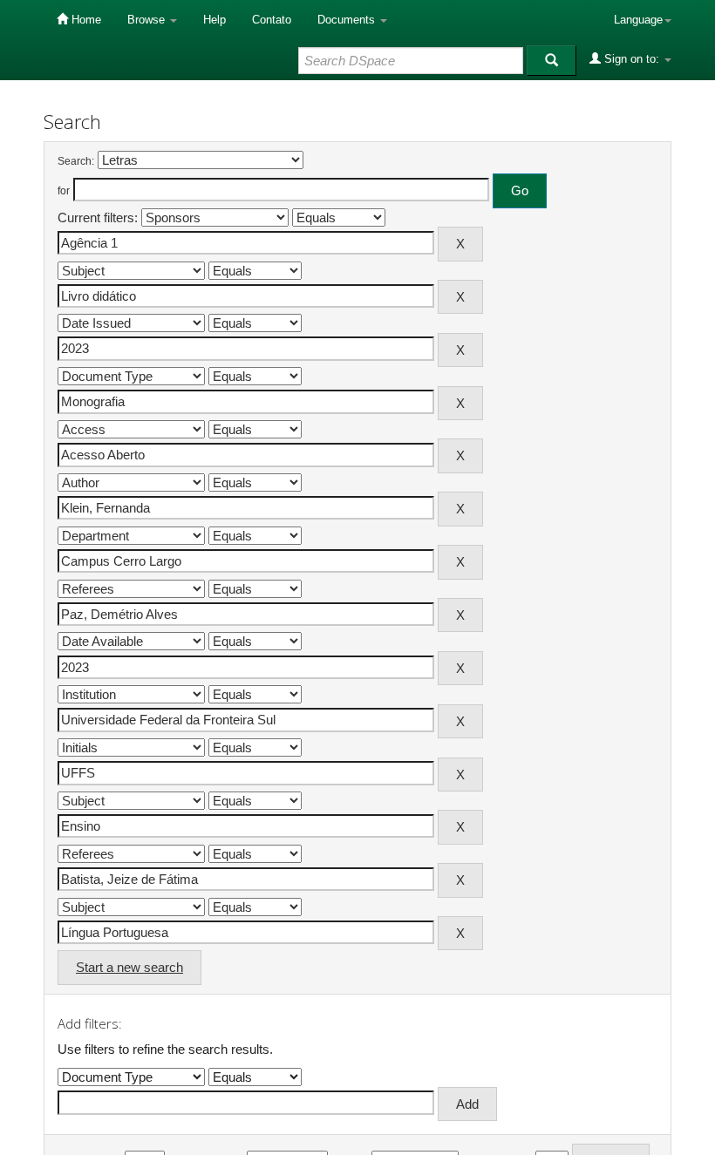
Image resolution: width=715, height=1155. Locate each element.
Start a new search (129, 967)
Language (638, 19)
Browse (147, 19)
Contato (271, 19)
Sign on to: (632, 58)
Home (84, 19)
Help (214, 19)
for (64, 191)
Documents (347, 19)
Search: (76, 161)
